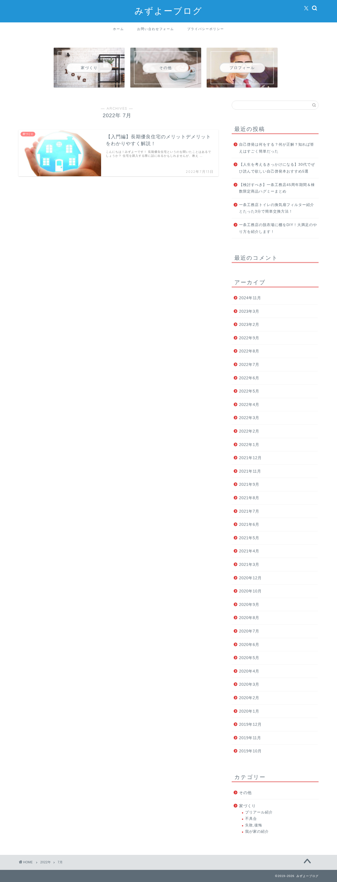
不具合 (251, 819)
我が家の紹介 (257, 832)
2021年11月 (250, 471)
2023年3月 (249, 311)
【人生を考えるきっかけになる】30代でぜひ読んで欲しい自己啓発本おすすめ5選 (277, 168)
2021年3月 (249, 564)
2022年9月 (249, 338)
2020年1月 (249, 711)
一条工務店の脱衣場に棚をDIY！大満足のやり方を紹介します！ (278, 228)
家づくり (247, 805)
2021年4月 (249, 551)
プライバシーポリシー (205, 29)
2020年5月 (249, 657)
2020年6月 (249, 644)
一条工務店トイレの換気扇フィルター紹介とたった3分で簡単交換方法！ (276, 208)
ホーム (118, 29)
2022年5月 (249, 391)
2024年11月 (250, 298)
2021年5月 (249, 538)
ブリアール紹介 (259, 812)
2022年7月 (249, 364)
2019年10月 (250, 751)
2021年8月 (249, 498)
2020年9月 (249, 604)
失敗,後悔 (253, 825)
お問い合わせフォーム (155, 29)
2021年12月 (250, 457)
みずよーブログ (168, 10)
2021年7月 (249, 511)
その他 (245, 792)
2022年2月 (249, 431)
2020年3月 (249, 684)
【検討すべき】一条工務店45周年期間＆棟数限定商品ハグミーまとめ (277, 188)
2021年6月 (249, 524)
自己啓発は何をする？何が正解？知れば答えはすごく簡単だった (276, 148)
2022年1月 (249, 444)
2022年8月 (249, 351)
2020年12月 (250, 578)
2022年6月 (249, 378)
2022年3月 (249, 417)
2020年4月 (249, 671)
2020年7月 (249, 631)
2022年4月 (249, 404)
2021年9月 (249, 484)
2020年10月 (250, 591)
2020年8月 (249, 617)
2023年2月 (249, 324)
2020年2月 (249, 697)
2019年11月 (250, 738)
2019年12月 (250, 724)
